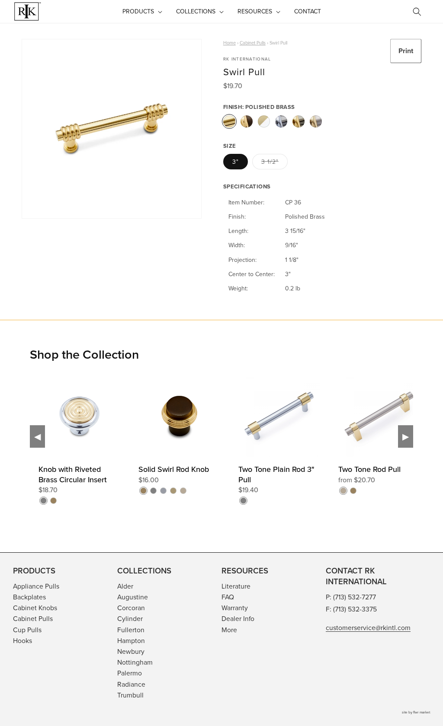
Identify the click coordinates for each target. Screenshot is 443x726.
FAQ (228, 597)
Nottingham (135, 662)
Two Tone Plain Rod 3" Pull (276, 474)
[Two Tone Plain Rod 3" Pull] (329, 455)
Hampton (131, 640)
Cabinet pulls (253, 42)
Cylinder (130, 618)
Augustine (132, 597)
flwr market (421, 712)
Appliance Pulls (36, 586)
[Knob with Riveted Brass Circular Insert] (129, 455)
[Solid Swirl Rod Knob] (229, 455)
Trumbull (130, 695)
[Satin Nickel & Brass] (316, 121)
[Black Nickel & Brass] (298, 121)
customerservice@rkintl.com (368, 627)
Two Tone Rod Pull (369, 469)
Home (229, 42)
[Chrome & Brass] (264, 121)
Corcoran (131, 607)
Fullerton (130, 629)
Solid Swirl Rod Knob (173, 469)
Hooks (22, 640)
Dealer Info (238, 618)
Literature (236, 586)
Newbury (130, 651)
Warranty (235, 607)
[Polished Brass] (229, 121)
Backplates (29, 597)
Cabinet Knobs (35, 607)
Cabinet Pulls (33, 618)
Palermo (129, 673)
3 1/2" (271, 163)
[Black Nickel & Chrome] (281, 121)
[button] (141, 11)
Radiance (131, 684)
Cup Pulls (27, 629)
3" (235, 161)
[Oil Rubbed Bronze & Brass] (247, 121)
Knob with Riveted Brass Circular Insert (73, 474)
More (229, 629)
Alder (125, 586)
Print (405, 51)
